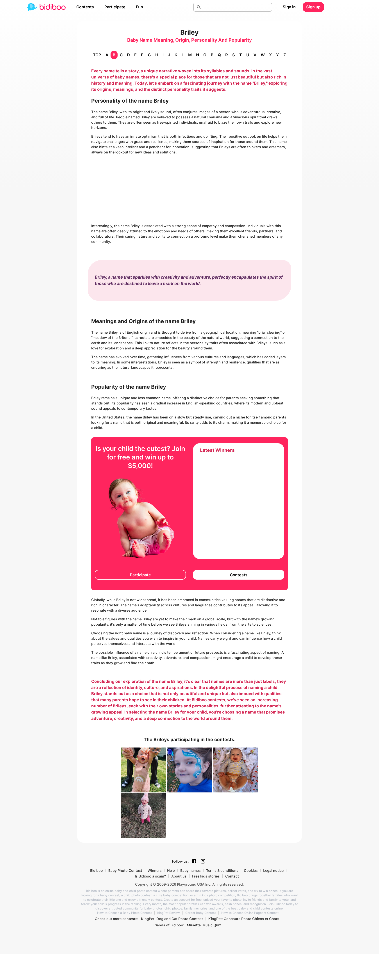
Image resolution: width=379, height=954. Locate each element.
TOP (97, 55)
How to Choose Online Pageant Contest (250, 913)
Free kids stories (206, 876)
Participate (114, 7)
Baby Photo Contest (125, 870)
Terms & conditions (222, 870)
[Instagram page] (202, 861)
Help (171, 870)
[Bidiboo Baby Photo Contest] (46, 7)
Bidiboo (96, 870)
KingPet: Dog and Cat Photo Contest (172, 918)
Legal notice (273, 870)
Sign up (313, 7)
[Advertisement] (189, 189)
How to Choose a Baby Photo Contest (124, 913)
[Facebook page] (194, 861)
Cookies (251, 870)
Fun (139, 7)
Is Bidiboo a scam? (150, 876)
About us (179, 876)
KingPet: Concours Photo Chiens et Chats (243, 918)
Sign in (289, 7)
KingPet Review (168, 913)
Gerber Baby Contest (200, 913)
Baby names (190, 870)
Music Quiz (211, 925)
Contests (85, 7)
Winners (155, 870)
